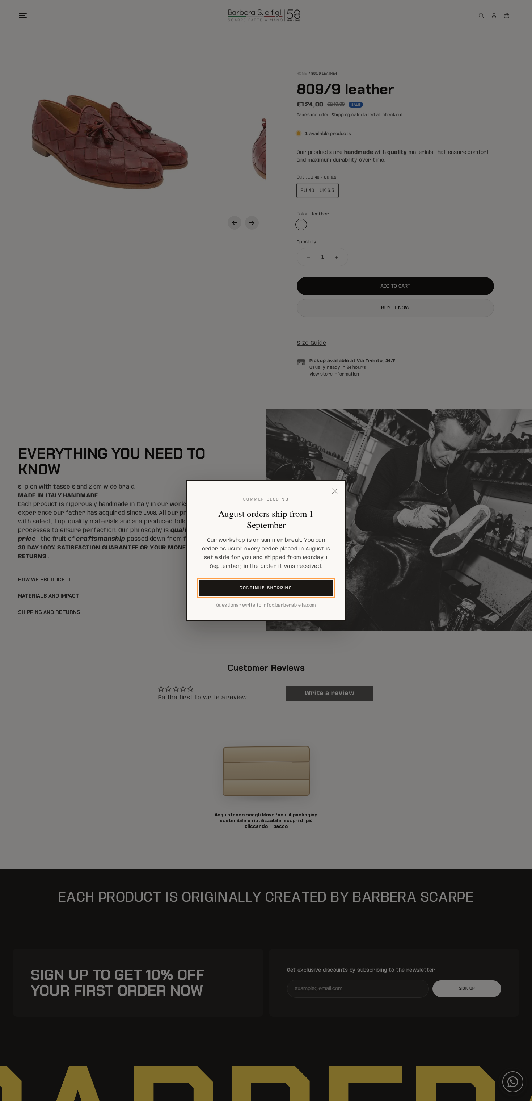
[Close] (335, 491)
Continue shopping (266, 588)
